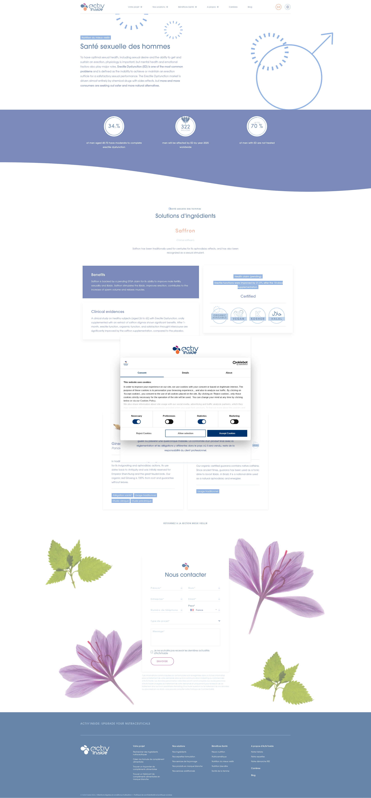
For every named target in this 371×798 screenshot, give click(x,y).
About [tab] (229, 372)
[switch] (169, 421)
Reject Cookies (143, 433)
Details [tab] (185, 372)
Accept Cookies (227, 433)
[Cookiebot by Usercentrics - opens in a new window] (235, 363)
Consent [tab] (142, 372)
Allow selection (185, 433)
